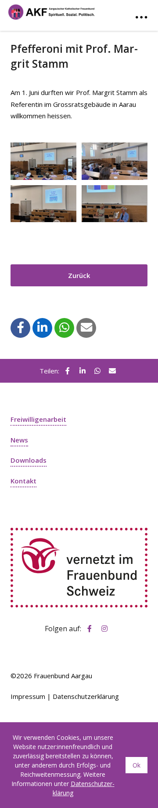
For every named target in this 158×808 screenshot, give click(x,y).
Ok (136, 765)
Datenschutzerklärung (86, 696)
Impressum (28, 696)
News (19, 439)
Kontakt (23, 480)
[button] (20, 327)
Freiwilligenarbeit (38, 419)
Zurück (79, 275)
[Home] (52, 10)
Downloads (29, 460)
